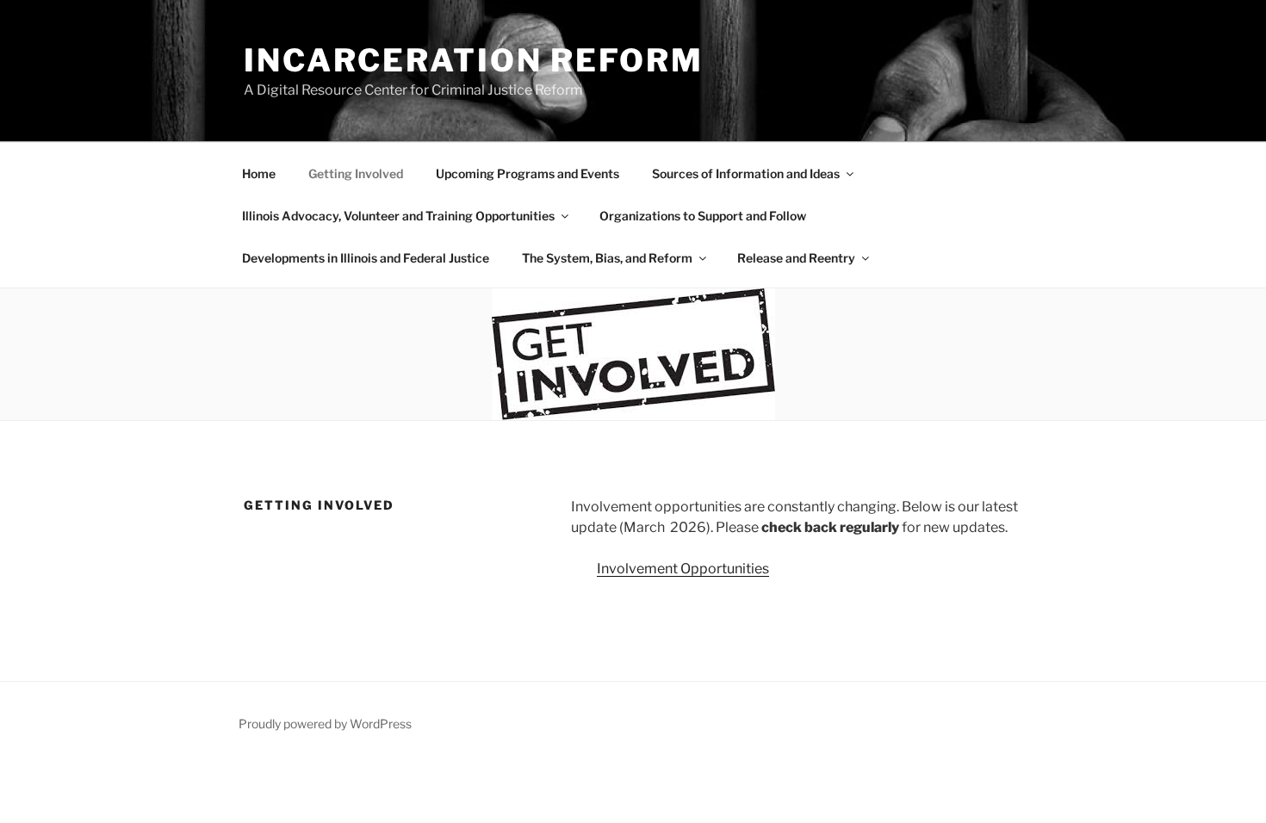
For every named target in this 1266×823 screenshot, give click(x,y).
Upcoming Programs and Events (527, 173)
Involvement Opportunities (683, 568)
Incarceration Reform (474, 60)
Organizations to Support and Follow (702, 215)
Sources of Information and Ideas (746, 173)
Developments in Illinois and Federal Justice (365, 258)
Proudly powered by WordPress (325, 723)
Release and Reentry (796, 258)
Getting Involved (355, 173)
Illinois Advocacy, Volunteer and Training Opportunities (398, 215)
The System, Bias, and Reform (607, 258)
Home (259, 173)
